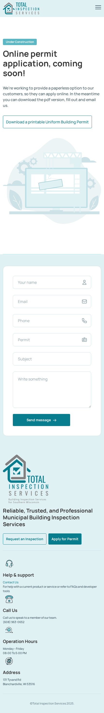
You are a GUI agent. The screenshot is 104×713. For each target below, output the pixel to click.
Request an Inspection (24, 539)
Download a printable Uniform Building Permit (47, 122)
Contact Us (10, 582)
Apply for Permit (65, 539)
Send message (39, 420)
